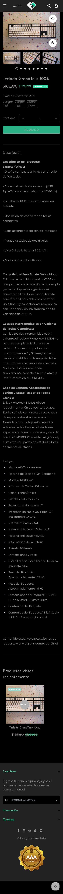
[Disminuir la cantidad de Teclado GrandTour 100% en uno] (23, 118)
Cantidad (9, 118)
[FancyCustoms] (31, 6)
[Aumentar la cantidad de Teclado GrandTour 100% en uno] (56, 118)
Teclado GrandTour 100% (24, 727)
